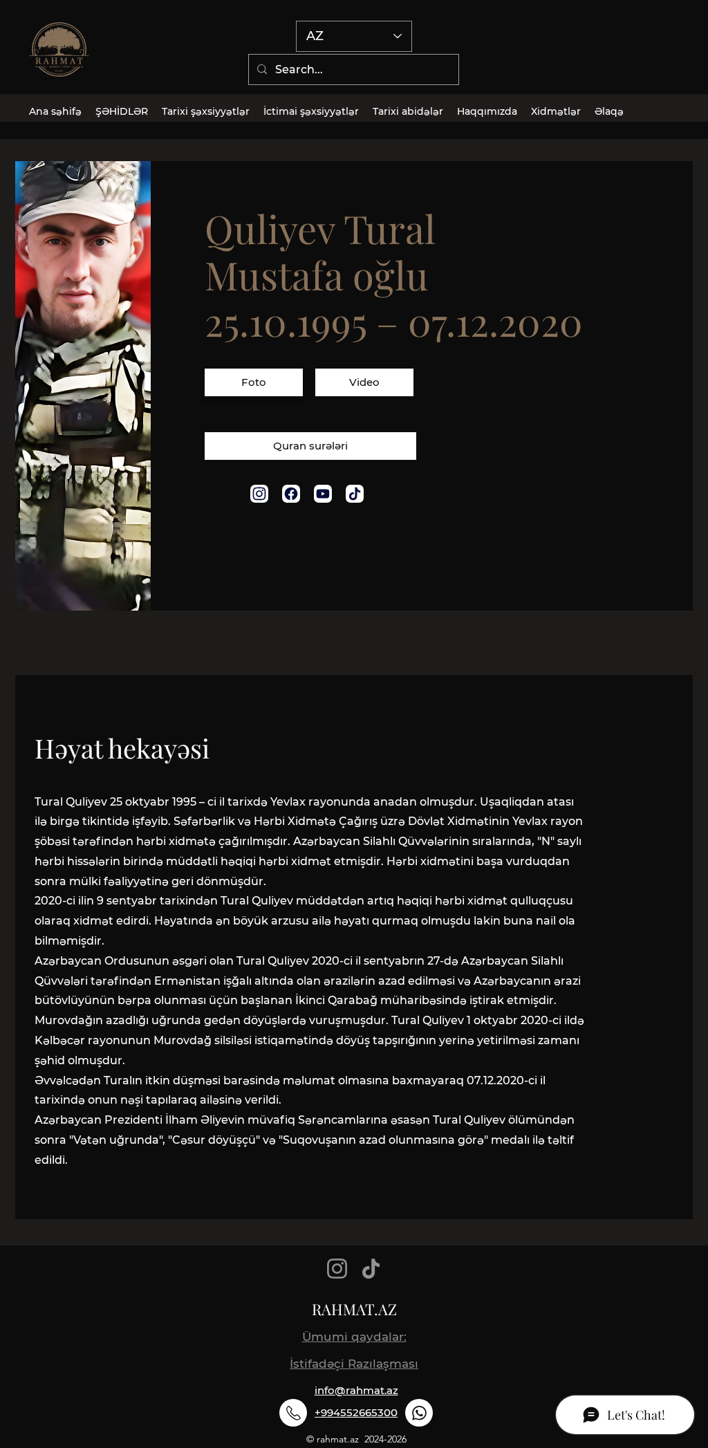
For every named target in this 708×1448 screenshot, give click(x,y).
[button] (254, 384)
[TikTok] (370, 1268)
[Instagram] (337, 1268)
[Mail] (259, 494)
